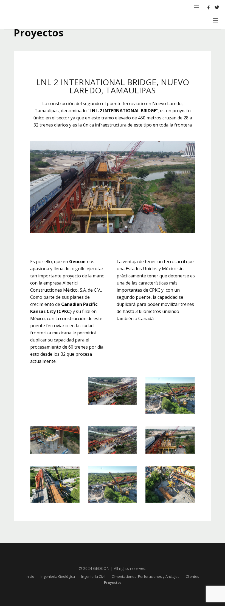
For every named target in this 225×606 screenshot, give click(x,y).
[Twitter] (217, 7)
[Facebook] (208, 7)
